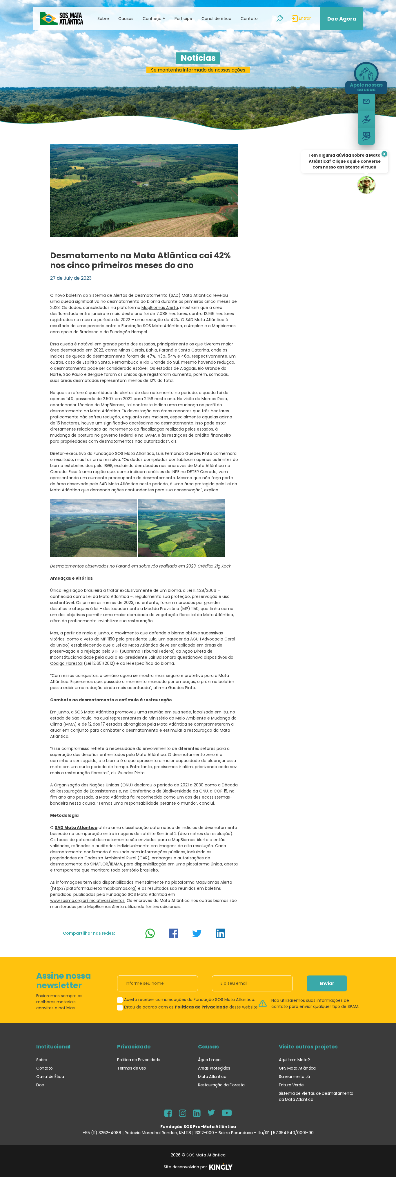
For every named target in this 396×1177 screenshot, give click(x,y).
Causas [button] (125, 18)
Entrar (304, 18)
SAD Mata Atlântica (76, 827)
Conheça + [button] (154, 18)
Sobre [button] (103, 18)
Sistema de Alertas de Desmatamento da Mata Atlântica (316, 1096)
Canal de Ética (50, 1076)
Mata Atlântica (212, 1076)
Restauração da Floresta (221, 1085)
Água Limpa (209, 1060)
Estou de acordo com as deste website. (191, 1007)
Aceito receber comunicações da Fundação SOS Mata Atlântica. (189, 999)
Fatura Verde (291, 1085)
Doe (40, 1085)
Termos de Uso (131, 1068)
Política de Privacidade (138, 1060)
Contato (249, 18)
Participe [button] (183, 18)
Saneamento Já (294, 1076)
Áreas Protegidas (214, 1068)
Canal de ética (216, 18)
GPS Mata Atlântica (297, 1068)
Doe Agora (341, 18)
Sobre (41, 1060)
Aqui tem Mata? (294, 1060)
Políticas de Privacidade (201, 1007)
